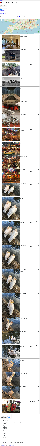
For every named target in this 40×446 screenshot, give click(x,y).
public (2, 0)
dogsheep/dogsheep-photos (12, 445)
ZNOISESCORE (2, 13)
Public (1, 16)
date (4, 13)
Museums (2, 17)
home (1, 0)
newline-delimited (8, 416)
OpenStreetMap (36, 33)
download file (5, 417)
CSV (4, 11)
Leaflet (34, 33)
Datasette (3, 445)
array (6, 416)
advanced (6, 11)
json (3, 11)
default (4, 416)
